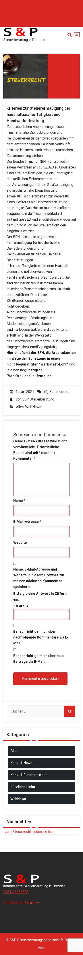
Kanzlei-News (21, 763)
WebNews (33, 407)
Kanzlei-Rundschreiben (28, 775)
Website (20, 542)
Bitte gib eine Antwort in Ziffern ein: (40, 596)
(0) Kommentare (56, 392)
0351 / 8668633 (16, 892)
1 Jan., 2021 (24, 392)
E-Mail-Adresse (27, 522)
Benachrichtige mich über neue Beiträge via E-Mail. (39, 659)
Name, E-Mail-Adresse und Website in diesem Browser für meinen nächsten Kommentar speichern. (38, 578)
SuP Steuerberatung (38, 399)
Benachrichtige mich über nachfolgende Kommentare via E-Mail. (40, 637)
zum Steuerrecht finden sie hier (28, 832)
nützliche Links (22, 787)
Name (19, 501)
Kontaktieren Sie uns (19, 903)
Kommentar (24, 458)
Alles (20, 407)
